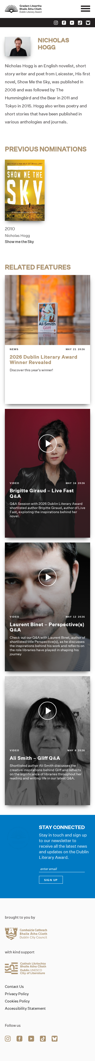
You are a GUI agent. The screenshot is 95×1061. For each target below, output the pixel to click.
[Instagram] (56, 23)
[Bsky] (88, 23)
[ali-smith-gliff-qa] (47, 740)
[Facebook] (64, 23)
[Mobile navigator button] (85, 9)
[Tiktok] (80, 23)
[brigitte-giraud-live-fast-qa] (47, 473)
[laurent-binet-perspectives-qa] (47, 607)
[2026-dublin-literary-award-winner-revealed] (47, 339)
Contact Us (14, 986)
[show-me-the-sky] (25, 190)
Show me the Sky (19, 241)
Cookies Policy (17, 1001)
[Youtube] (72, 23)
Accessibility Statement (25, 1008)
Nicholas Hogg (17, 235)
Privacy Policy (17, 994)
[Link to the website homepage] (34, 9)
